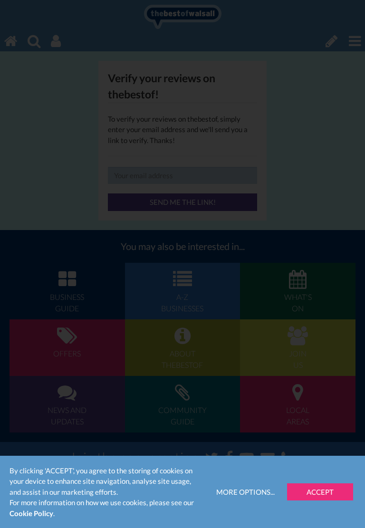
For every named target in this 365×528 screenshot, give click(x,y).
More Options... (245, 492)
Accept (320, 492)
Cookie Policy (31, 513)
